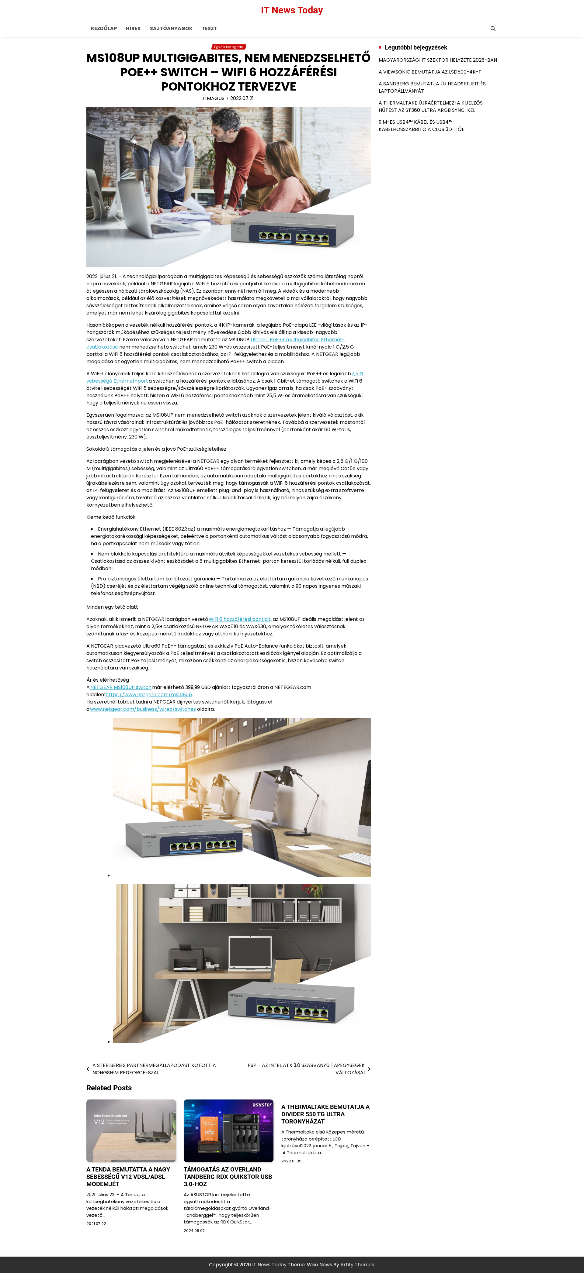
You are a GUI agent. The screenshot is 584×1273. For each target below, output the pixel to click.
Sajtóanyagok (171, 28)
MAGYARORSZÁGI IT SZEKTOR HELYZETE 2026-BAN (438, 60)
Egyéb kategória (228, 47)
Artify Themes (357, 1264)
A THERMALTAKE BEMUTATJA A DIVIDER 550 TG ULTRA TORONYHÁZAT (325, 1114)
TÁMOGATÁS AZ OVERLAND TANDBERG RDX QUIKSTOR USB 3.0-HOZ (228, 1177)
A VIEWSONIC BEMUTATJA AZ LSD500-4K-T (430, 71)
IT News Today (292, 10)
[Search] (493, 28)
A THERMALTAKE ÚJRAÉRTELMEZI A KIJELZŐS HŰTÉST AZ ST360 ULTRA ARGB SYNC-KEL (431, 106)
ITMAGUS (213, 98)
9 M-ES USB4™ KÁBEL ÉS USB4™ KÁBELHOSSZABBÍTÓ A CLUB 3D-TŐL (421, 126)
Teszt (209, 28)
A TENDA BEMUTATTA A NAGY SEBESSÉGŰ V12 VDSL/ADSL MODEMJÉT (128, 1177)
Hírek (133, 28)
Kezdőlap (104, 28)
